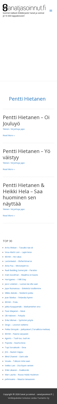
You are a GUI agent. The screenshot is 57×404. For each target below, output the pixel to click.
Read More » (9, 135)
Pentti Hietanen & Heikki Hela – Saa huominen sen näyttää (23, 194)
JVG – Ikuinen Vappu (14, 352)
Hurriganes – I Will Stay (15, 279)
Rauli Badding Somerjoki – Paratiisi (21, 270)
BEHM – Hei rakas (13, 256)
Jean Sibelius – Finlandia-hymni (19, 297)
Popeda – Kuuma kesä (15, 342)
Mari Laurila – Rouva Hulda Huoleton (22, 374)
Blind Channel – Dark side (16, 356)
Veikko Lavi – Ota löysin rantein (19, 365)
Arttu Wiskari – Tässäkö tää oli (19, 247)
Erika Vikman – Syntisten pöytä (19, 320)
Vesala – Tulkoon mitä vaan (17, 361)
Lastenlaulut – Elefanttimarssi (18, 261)
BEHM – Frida (11, 302)
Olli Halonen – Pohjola (15, 315)
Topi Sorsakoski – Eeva (15, 347)
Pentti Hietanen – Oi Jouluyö (26, 120)
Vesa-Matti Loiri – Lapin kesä (18, 252)
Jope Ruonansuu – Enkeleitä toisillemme (23, 288)
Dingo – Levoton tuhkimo (16, 324)
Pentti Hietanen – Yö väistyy (26, 154)
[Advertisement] (28, 49)
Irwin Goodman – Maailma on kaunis (21, 274)
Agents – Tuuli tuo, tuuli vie (17, 338)
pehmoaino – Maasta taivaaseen (20, 379)
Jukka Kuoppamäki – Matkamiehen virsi (22, 306)
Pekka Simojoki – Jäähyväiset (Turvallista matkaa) (27, 329)
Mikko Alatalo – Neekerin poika (19, 292)
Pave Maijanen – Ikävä (15, 311)
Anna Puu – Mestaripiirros (17, 265)
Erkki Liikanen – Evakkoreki (17, 370)
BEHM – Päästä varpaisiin (16, 333)
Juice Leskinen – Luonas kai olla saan (21, 284)
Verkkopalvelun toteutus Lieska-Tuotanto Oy (28, 398)
